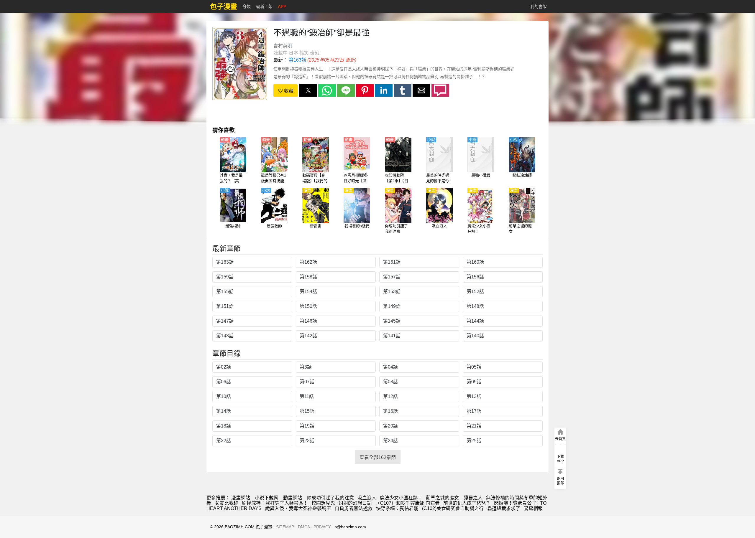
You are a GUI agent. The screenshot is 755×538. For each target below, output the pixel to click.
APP (282, 6)
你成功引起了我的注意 (330, 497)
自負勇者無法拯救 (353, 508)
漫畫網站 (240, 497)
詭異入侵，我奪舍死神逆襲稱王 (298, 508)
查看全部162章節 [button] (378, 457)
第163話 (297, 59)
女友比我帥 (226, 503)
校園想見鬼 (323, 503)
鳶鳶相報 (533, 508)
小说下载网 (266, 497)
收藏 (288, 90)
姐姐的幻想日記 (355, 503)
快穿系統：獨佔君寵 (397, 508)
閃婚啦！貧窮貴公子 (515, 503)
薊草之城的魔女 (443, 497)
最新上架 (264, 6)
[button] (308, 90)
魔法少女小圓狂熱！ (401, 497)
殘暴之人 (473, 497)
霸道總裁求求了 (503, 508)
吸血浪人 (366, 497)
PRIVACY (322, 526)
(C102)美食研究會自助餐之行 (453, 508)
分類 (246, 6)
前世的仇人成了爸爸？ (466, 503)
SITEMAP (285, 526)
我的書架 (538, 6)
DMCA (304, 526)
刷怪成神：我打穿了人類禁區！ (275, 503)
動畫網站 (292, 497)
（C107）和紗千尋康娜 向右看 (407, 503)
